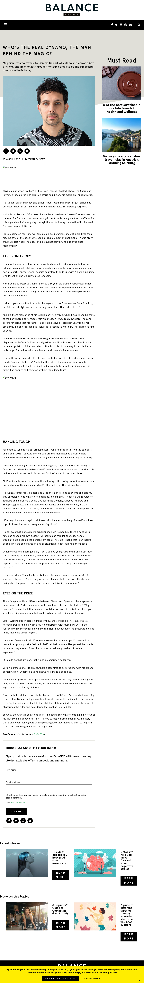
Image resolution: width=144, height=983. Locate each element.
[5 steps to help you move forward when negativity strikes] (95, 863)
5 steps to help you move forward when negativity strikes (127, 860)
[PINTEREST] (126, 25)
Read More (61, 875)
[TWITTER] (116, 25)
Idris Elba (39, 734)
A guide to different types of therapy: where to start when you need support (127, 915)
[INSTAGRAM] (121, 25)
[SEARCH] (138, 25)
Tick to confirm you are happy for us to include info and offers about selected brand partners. (46, 796)
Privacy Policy (18, 802)
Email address (13, 782)
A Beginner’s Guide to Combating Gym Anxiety (60, 909)
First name (11, 770)
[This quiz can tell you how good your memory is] (27, 863)
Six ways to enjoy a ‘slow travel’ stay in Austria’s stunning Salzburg (121, 159)
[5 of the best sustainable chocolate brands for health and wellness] (121, 83)
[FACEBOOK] (112, 25)
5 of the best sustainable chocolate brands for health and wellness (121, 108)
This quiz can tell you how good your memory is (59, 857)
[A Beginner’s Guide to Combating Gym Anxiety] (27, 916)
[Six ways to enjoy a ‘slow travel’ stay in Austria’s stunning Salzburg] (121, 135)
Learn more (92, 978)
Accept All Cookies (60, 978)
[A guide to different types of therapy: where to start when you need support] (95, 916)
